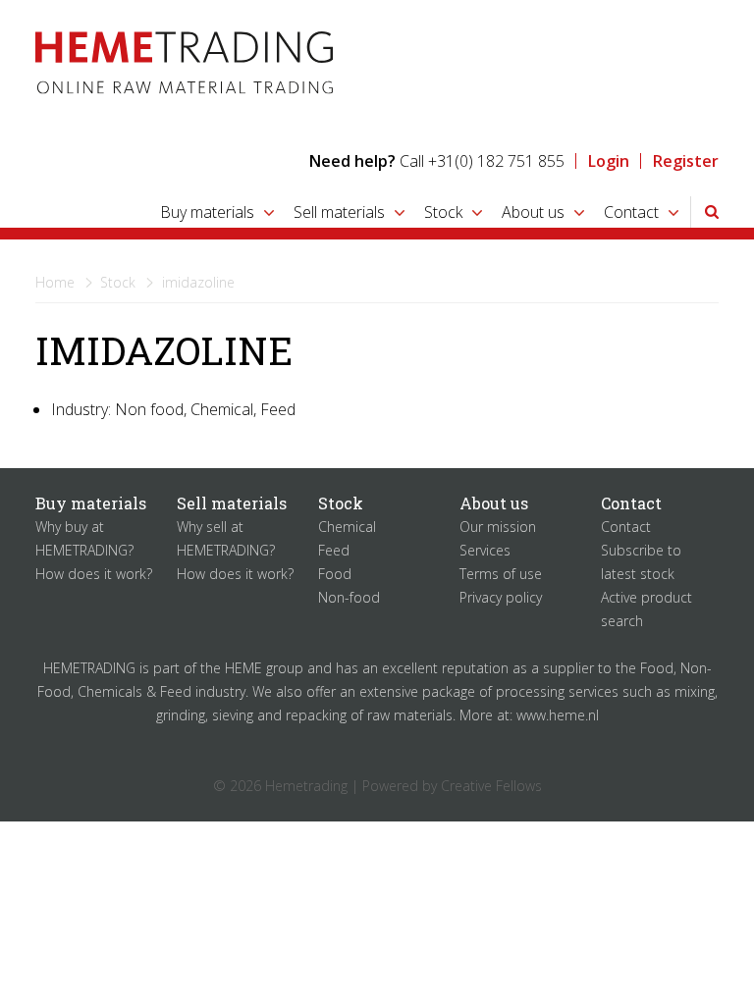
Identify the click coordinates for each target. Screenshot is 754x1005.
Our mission (497, 526)
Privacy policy (500, 597)
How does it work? (93, 573)
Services (485, 550)
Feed (334, 550)
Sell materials (339, 212)
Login (608, 161)
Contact (631, 212)
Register (686, 161)
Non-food (349, 597)
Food (334, 573)
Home (55, 282)
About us (533, 212)
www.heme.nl (557, 715)
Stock (443, 212)
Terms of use (500, 573)
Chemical (347, 526)
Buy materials (207, 212)
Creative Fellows (491, 785)
